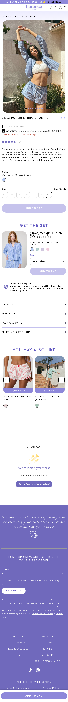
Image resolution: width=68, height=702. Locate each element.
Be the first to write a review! (34, 484)
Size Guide (60, 189)
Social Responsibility (47, 661)
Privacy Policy (51, 688)
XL (41, 195)
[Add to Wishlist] (63, 120)
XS (12, 195)
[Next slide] (61, 380)
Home (4, 17)
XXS (5, 195)
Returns (47, 649)
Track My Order (18, 643)
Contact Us (47, 637)
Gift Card (47, 655)
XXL (49, 195)
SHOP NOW (55, 2)
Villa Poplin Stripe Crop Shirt (46, 233)
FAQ (18, 655)
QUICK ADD (18, 390)
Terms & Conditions (17, 688)
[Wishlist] (60, 7)
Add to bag (34, 208)
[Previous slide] (6, 380)
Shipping (47, 643)
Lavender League (18, 649)
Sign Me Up (13, 590)
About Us (18, 637)
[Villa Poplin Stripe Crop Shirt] (14, 253)
